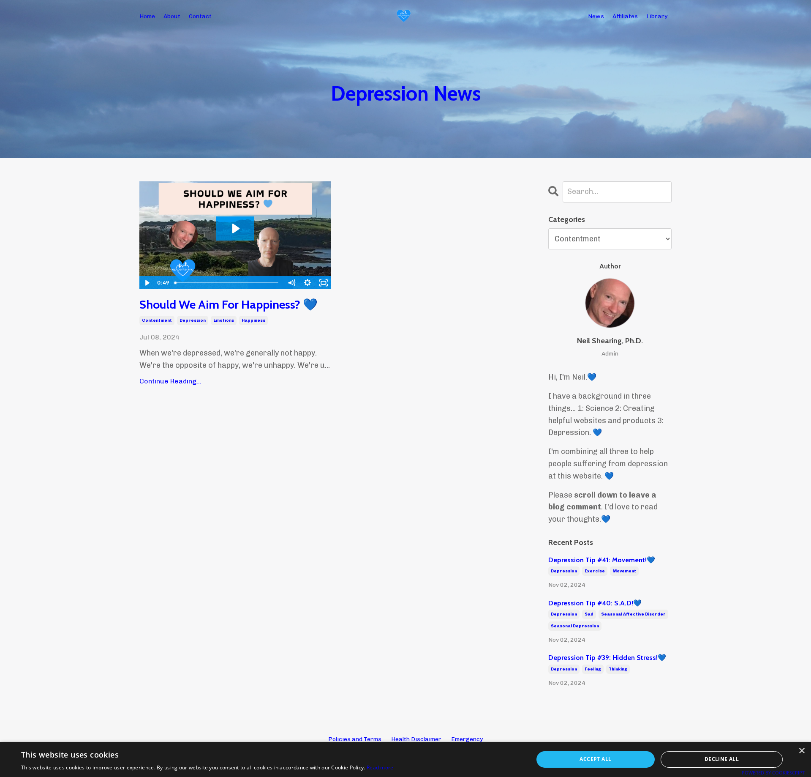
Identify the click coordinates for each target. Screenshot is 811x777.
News (596, 16)
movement (624, 571)
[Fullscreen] (324, 283)
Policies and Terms (354, 739)
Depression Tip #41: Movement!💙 (601, 560)
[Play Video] (147, 283)
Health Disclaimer (416, 739)
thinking (618, 669)
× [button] (801, 751)
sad (589, 614)
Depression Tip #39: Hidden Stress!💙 (607, 658)
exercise (595, 571)
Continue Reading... (170, 381)
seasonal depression (575, 626)
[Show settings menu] (307, 283)
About (171, 16)
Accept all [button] (595, 759)
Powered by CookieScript (773, 772)
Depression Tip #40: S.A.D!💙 (595, 603)
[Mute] (291, 283)
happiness (253, 320)
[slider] (227, 283)
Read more (380, 767)
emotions (223, 320)
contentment (157, 320)
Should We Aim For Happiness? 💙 (228, 305)
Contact (200, 16)
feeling (593, 669)
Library (656, 16)
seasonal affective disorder (633, 614)
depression (193, 320)
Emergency (467, 739)
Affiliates (625, 16)
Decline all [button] (722, 759)
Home (147, 16)
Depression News (406, 93)
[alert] (405, 759)
